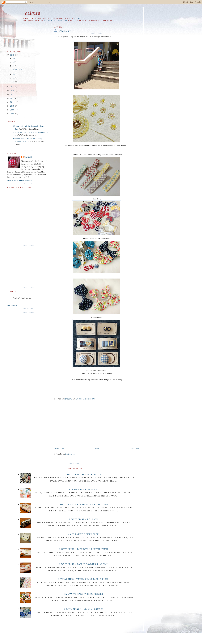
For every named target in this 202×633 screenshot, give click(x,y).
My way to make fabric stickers (83, 594)
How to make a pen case (83, 519)
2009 (12, 109)
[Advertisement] (79, 423)
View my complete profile (19, 181)
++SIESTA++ (79, 19)
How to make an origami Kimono (83, 609)
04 (14, 66)
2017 (12, 86)
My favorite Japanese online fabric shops (83, 579)
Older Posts (134, 448)
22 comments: (89, 399)
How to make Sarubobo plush (83, 474)
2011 (12, 102)
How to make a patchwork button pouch (83, 549)
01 (14, 82)
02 (14, 78)
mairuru (31, 12)
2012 (12, 98)
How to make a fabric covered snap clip (83, 564)
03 (14, 74)
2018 (12, 55)
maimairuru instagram (56, 20)
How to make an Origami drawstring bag (83, 504)
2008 (12, 113)
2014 (12, 90)
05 (14, 62)
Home (96, 448)
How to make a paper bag (83, 489)
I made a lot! (64, 31)
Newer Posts (59, 448)
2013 (12, 94)
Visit (12, 305)
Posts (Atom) (70, 454)
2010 (12, 106)
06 (14, 58)
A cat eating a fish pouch (83, 534)
